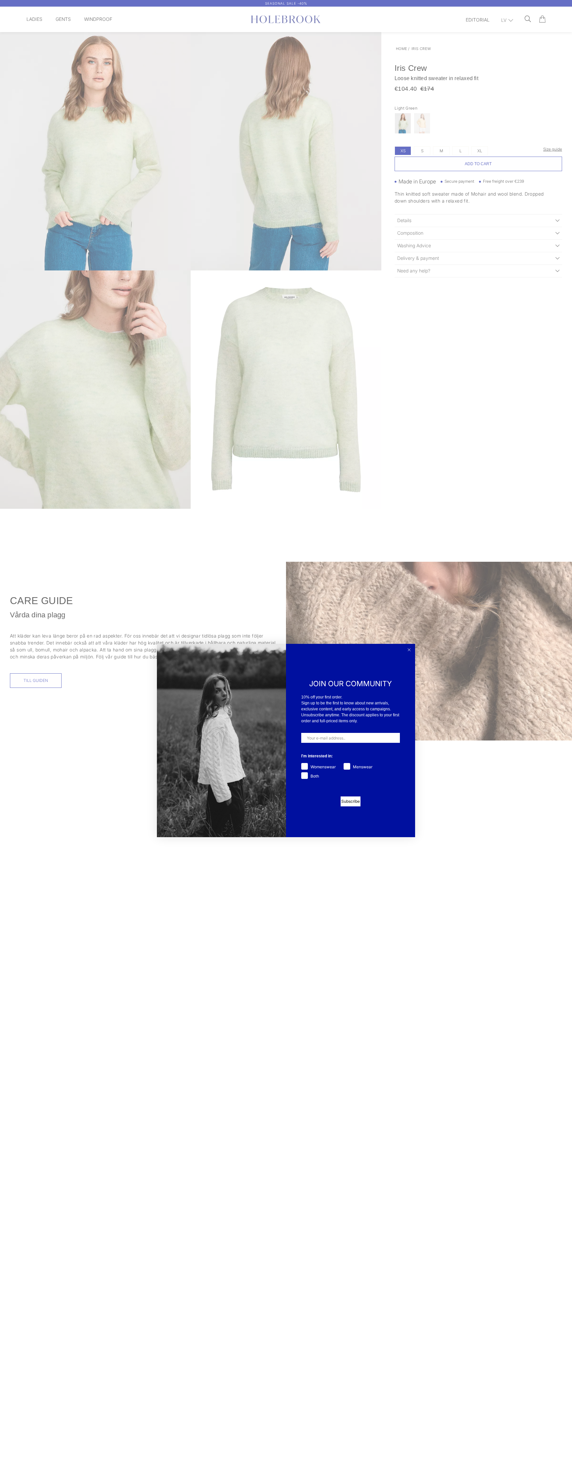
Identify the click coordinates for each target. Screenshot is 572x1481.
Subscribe (350, 801)
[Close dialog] (409, 649)
